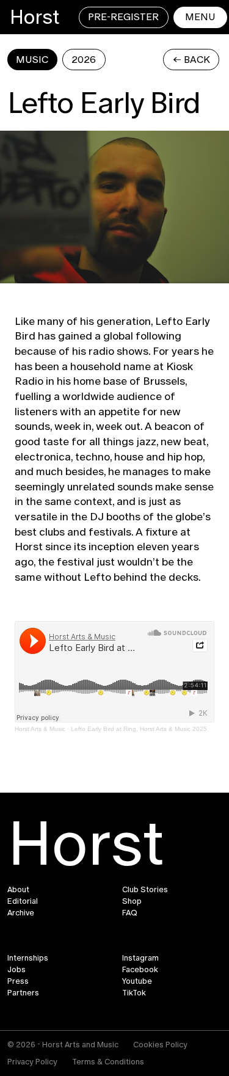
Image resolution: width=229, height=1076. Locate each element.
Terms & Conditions (108, 1061)
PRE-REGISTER (123, 17)
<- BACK (191, 59)
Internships (27, 958)
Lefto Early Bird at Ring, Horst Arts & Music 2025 (139, 728)
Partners (23, 993)
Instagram (140, 958)
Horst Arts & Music (40, 728)
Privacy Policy (32, 1061)
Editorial (22, 901)
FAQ (129, 913)
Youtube (137, 981)
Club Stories (145, 890)
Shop (132, 901)
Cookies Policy (160, 1044)
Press (18, 981)
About (18, 890)
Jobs (16, 970)
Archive (20, 913)
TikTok (134, 993)
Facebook (140, 970)
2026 (83, 59)
